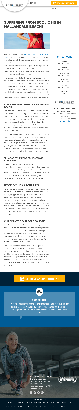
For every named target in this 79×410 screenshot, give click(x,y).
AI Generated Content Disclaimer (61, 407)
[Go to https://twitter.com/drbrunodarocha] (34, 393)
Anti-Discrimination (33, 402)
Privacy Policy (10, 407)
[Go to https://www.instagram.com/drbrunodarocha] (42, 393)
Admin (10, 402)
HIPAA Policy (66, 402)
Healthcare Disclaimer (51, 402)
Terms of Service (24, 407)
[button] (39, 278)
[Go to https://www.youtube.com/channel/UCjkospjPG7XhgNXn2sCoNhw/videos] (38, 393)
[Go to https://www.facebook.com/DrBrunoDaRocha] (31, 393)
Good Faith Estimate (40, 407)
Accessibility (19, 402)
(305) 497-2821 (64, 121)
